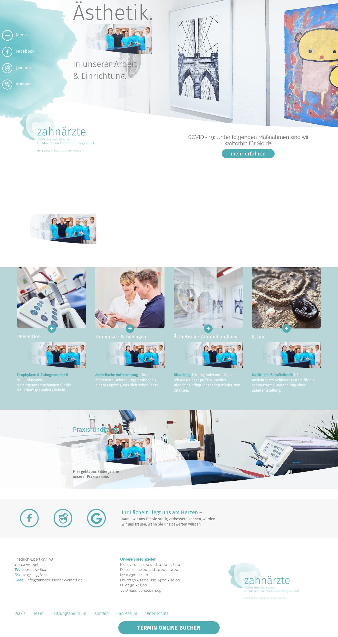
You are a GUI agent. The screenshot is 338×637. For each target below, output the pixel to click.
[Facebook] (29, 518)
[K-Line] (286, 332)
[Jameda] (63, 518)
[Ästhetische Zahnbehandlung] (208, 332)
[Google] (96, 518)
